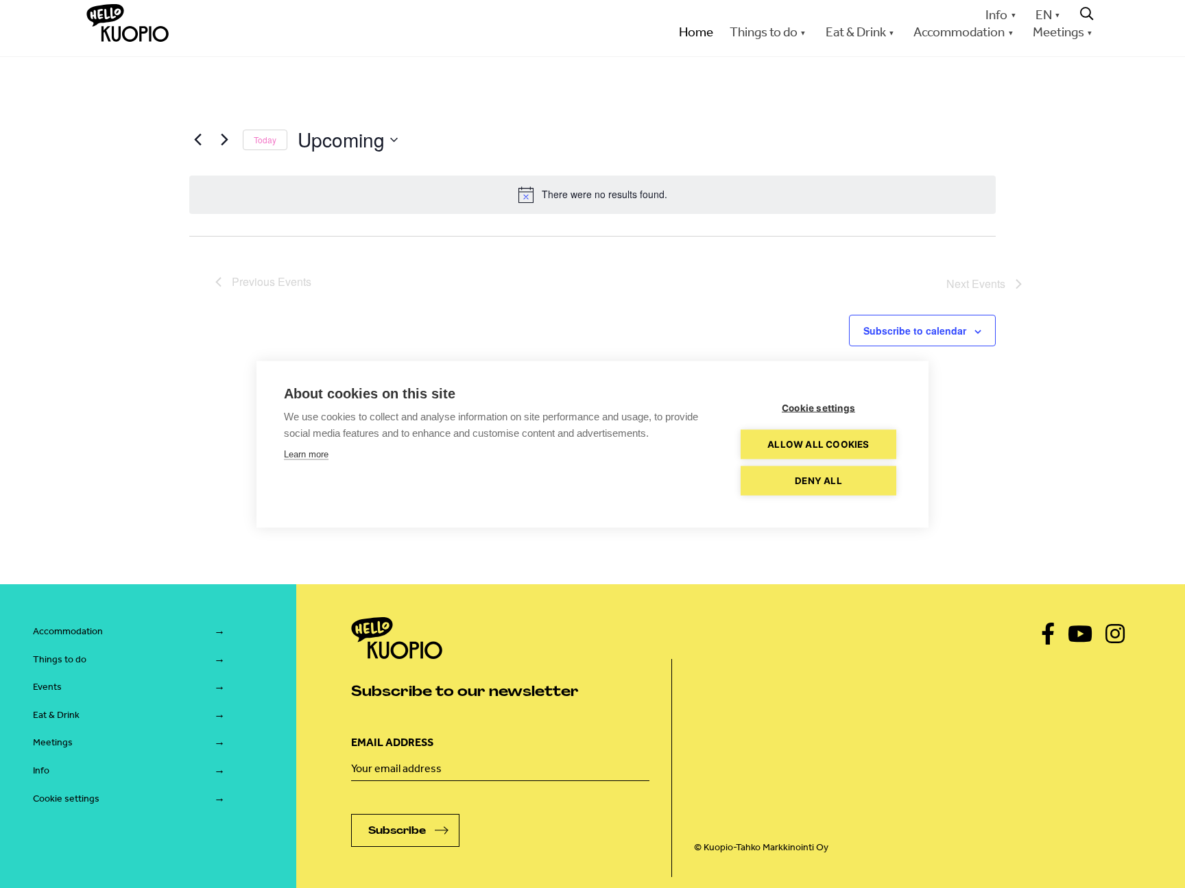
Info (996, 15)
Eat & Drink (56, 715)
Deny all (818, 480)
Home (696, 32)
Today (265, 139)
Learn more (306, 453)
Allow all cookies (818, 443)
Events (47, 687)
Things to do (59, 659)
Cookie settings (66, 798)
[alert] (592, 195)
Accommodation (68, 631)
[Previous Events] (197, 140)
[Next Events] (224, 140)
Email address (392, 742)
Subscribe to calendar (914, 330)
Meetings (53, 742)
